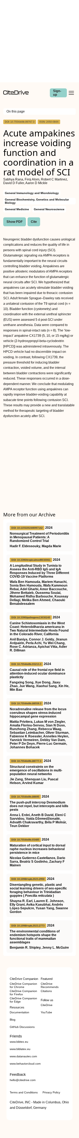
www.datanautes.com (23, 1056)
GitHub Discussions (22, 1027)
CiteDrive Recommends (50, 985)
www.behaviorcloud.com (25, 1063)
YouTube (46, 1012)
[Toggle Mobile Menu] (71, 92)
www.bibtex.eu (19, 1041)
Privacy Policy (51, 1092)
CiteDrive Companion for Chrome (23, 985)
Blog (12, 1019)
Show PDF (14, 221)
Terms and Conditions (24, 1092)
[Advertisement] (39, 41)
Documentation (19, 1012)
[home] (16, 93)
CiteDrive (46, 1005)
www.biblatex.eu (20, 1049)
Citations (46, 991)
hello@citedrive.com (23, 1080)
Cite (34, 221)
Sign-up (57, 92)
